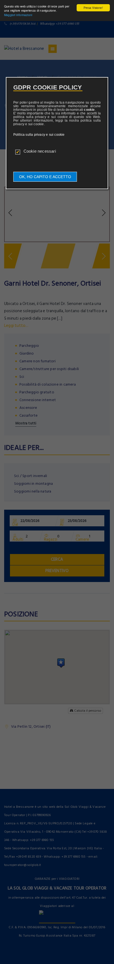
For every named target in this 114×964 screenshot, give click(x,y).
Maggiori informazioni (18, 15)
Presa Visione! (93, 8)
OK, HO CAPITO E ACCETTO (45, 177)
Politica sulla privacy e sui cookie (39, 135)
